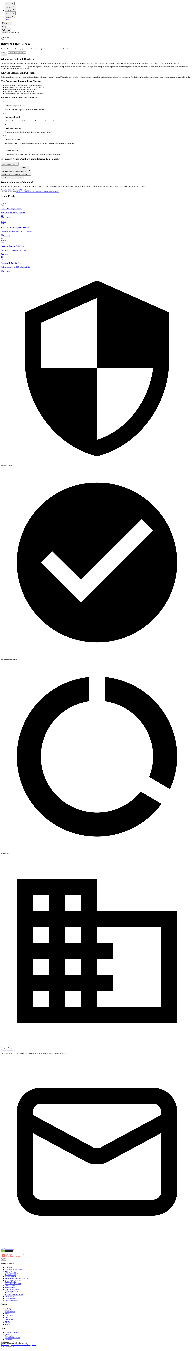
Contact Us (8, 1310)
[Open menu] (9, 30)
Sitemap (7, 1324)
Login (7, 1321)
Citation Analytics (10, 1296)
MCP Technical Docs (11, 1273)
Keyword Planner (10, 1276)
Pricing (7, 19)
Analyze (4, 54)
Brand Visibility (10, 1298)
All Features (9, 1267)
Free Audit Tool (10, 1287)
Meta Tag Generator (34, 192)
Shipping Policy (10, 1336)
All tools (56, 192)
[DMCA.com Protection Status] (7, 1252)
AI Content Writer (10, 1275)
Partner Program (10, 1312)
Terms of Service (16, 1345)
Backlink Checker (10, 1282)
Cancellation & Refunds (12, 1338)
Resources (9, 14)
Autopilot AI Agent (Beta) (13, 1269)
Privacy (7, 1334)
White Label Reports (11, 1300)
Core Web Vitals (10, 1285)
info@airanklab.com (7, 1249)
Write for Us (9, 1319)
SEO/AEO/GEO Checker (13, 1280)
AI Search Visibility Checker (14, 1295)
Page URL (4, 52)
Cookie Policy (26, 1345)
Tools (2, 32)
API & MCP (9, 10)
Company (8, 17)
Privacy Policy (5, 1345)
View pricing (24, 190)
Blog (6, 1317)
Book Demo (7, 24)
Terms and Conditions (12, 1332)
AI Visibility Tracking (12, 1289)
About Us (8, 1308)
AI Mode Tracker (10, 1293)
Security (34, 1345)
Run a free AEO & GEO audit (10, 190)
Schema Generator (22, 192)
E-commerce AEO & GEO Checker (16, 1278)
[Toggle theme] (4, 26)
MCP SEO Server (10, 1271)
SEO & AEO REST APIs (13, 1284)
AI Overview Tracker (12, 1291)
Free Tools (9, 7)
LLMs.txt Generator (47, 192)
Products (8, 4)
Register (7, 1322)
